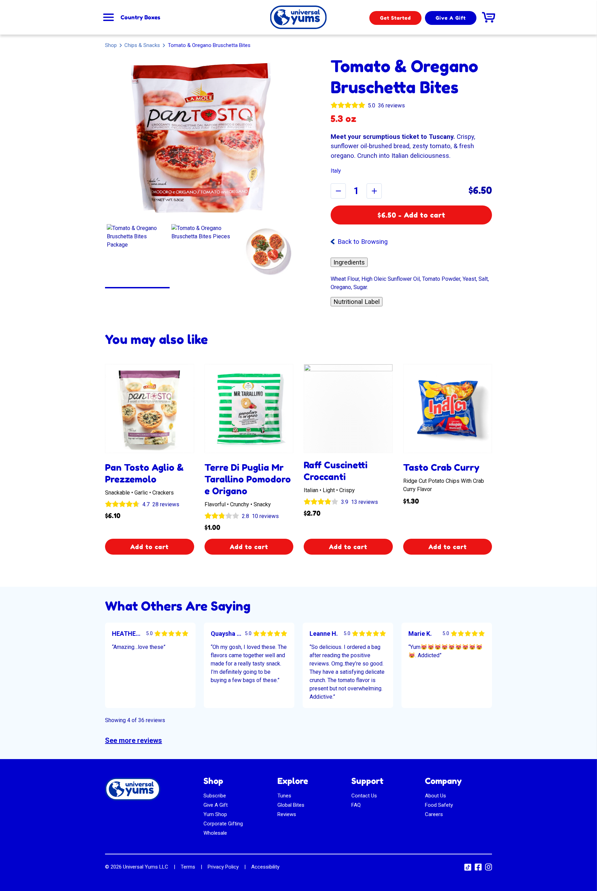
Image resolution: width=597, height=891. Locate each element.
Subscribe (214, 796)
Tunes (284, 796)
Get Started (395, 18)
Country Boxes (140, 17)
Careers (434, 814)
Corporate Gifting (223, 824)
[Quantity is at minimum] (338, 191)
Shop (111, 45)
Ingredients (349, 262)
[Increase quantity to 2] (374, 191)
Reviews (286, 814)
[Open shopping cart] (488, 17)
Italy (336, 170)
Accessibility (265, 867)
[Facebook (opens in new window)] (478, 869)
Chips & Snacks (142, 45)
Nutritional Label (356, 301)
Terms (188, 867)
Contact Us (364, 796)
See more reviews (133, 740)
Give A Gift (451, 18)
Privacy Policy (223, 867)
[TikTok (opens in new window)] (467, 869)
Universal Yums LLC (145, 867)
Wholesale (215, 833)
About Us (435, 796)
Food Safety (439, 805)
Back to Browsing (363, 241)
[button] (137, 254)
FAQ (356, 805)
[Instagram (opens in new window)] (488, 869)
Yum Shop (215, 814)
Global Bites (290, 805)
